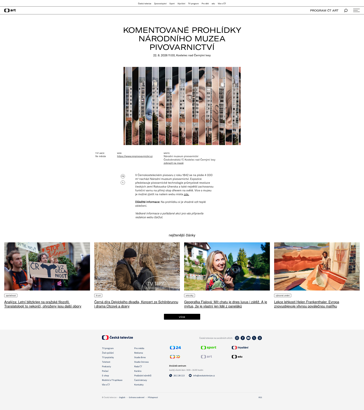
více (182, 317)
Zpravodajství (160, 3)
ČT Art (98, 295)
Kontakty (138, 384)
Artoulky (189, 295)
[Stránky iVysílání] (246, 347)
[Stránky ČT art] (206, 357)
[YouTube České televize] (248, 339)
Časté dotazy (140, 380)
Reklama (138, 352)
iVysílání (181, 3)
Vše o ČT (222, 3)
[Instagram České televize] (237, 339)
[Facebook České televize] (242, 339)
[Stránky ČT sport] (208, 348)
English (122, 397)
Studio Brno (140, 357)
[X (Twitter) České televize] (254, 339)
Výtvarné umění (283, 295)
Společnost (11, 295)
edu (213, 3)
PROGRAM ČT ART (324, 10)
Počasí (105, 371)
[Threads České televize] (260, 339)
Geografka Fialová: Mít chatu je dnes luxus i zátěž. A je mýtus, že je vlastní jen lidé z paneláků (225, 303)
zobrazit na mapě (174, 163)
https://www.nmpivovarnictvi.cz (135, 156)
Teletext (106, 361)
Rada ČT (138, 366)
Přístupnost (153, 397)
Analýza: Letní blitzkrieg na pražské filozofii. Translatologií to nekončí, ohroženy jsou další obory (42, 303)
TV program (193, 3)
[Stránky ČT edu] (246, 356)
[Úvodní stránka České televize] (117, 339)
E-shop (105, 375)
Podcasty (106, 366)
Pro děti (205, 3)
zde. (186, 194)
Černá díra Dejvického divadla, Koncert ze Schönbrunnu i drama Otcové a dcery (136, 303)
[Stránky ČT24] (175, 348)
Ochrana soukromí (136, 397)
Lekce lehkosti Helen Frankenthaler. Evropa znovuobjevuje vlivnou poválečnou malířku (306, 303)
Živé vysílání (108, 352)
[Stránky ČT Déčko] (175, 357)
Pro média (139, 348)
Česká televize (144, 3)
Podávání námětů (142, 375)
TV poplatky (108, 357)
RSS (260, 397)
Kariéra (137, 371)
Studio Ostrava (141, 361)
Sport (172, 3)
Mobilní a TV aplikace (112, 380)
